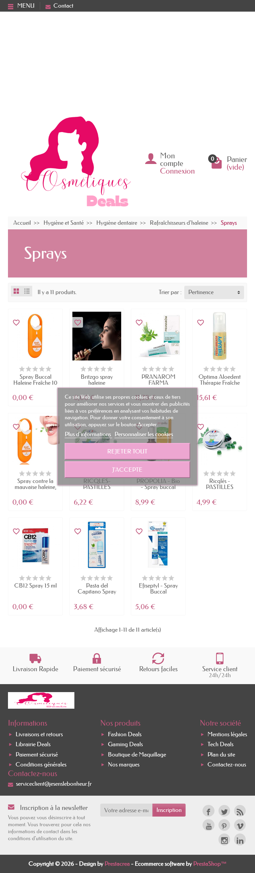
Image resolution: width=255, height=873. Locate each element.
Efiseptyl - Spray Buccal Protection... (158, 591)
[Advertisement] (127, 61)
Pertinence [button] (200, 292)
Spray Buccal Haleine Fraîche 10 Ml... (35, 382)
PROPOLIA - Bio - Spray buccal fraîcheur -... (158, 487)
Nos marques (123, 764)
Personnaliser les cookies (144, 434)
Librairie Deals (33, 744)
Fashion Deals (124, 734)
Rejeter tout (127, 451)
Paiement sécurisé (37, 754)
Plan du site (221, 754)
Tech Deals (220, 744)
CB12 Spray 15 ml (35, 585)
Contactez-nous (227, 764)
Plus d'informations (88, 434)
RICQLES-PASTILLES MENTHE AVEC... (97, 487)
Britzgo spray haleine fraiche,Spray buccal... (97, 385)
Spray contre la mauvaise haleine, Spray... (35, 487)
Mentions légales (227, 734)
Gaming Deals (125, 744)
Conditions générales (41, 764)
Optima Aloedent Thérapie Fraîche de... (220, 382)
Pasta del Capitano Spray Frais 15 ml (97, 591)
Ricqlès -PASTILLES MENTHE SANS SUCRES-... (219, 490)
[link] (208, 811)
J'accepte (127, 469)
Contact (63, 5)
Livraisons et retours (39, 734)
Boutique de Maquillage (137, 754)
